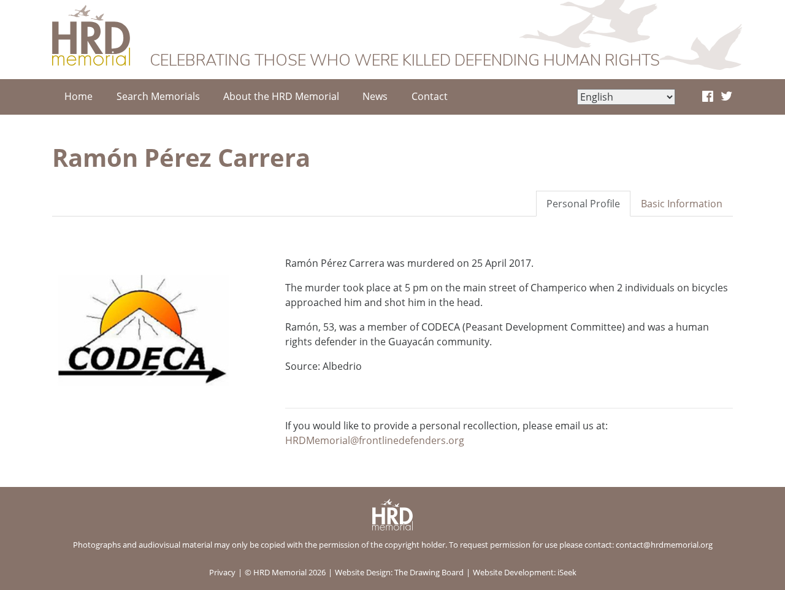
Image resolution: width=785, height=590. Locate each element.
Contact (430, 96)
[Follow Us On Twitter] (726, 97)
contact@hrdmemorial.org (664, 544)
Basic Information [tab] (681, 203)
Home (78, 96)
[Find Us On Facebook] (707, 97)
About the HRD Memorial (281, 96)
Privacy (222, 572)
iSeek (566, 572)
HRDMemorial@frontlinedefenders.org (374, 440)
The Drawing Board (429, 572)
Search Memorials (158, 96)
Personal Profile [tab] (583, 203)
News (375, 96)
